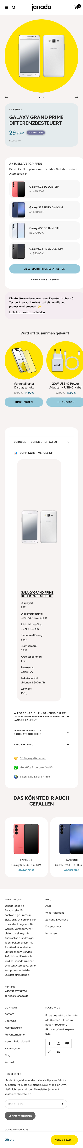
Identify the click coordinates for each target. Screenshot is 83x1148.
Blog (7, 1055)
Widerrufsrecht (54, 912)
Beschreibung (24, 744)
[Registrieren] (62, 1104)
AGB (48, 905)
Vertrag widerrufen (20, 1115)
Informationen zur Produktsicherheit (27, 732)
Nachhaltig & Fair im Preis (35, 776)
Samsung (15, 109)
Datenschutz (53, 926)
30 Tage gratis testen (33, 758)
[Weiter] (76, 97)
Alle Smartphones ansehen (44, 269)
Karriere (9, 1014)
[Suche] (13, 7)
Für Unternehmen (15, 1034)
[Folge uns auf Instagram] (58, 1043)
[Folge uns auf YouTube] (67, 1043)
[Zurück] (6, 97)
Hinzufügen (24, 402)
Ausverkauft (64, 1140)
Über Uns (10, 1020)
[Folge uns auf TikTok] (49, 1052)
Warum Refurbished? (17, 1041)
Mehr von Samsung (44, 279)
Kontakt (9, 1062)
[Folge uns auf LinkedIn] (58, 1052)
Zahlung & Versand (56, 919)
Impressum (52, 933)
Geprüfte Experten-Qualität (36, 767)
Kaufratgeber (13, 1048)
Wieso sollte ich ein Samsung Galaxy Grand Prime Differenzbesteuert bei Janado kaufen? (40, 716)
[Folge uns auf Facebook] (49, 1043)
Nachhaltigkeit (13, 1027)
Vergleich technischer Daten (35, 442)
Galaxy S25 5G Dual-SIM (26, 865)
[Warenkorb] (76, 7)
